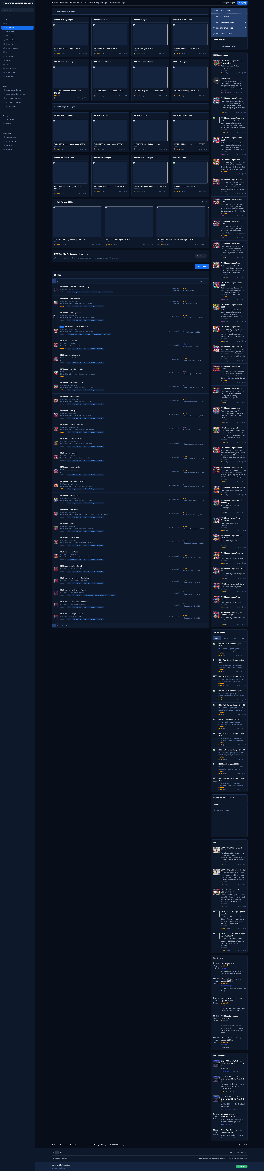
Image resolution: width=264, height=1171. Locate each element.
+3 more (106, 334)
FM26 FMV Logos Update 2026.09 (186, 91)
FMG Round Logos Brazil (69, 341)
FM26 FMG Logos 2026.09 (143, 48)
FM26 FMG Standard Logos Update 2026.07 (231, 734)
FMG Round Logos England (70, 298)
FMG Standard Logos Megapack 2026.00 (230, 645)
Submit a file (201, 266)
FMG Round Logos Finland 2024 (71, 369)
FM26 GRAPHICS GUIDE (224, 11)
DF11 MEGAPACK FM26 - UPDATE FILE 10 (230, 890)
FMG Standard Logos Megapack (230, 691)
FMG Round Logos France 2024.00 (72, 481)
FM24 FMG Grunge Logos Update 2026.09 (70, 144)
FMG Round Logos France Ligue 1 (231, 598)
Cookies (64, 1158)
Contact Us (56, 1158)
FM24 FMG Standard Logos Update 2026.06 (231, 1039)
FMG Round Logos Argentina (70, 313)
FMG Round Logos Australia (70, 467)
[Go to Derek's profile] (55, 53)
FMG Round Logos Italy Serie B (71, 566)
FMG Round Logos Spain (69, 410)
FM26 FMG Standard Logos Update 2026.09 (67, 92)
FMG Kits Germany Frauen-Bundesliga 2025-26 (123, 239)
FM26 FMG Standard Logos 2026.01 (231, 676)
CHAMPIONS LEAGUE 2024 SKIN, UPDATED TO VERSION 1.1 (232, 1063)
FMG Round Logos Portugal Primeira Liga (75, 286)
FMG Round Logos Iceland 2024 (76, 327)
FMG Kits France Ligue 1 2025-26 (66, 239)
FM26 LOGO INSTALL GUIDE (225, 22)
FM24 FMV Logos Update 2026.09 (186, 186)
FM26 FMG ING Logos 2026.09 (105, 48)
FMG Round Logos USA (68, 524)
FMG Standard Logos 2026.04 (229, 764)
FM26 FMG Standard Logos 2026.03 (231, 750)
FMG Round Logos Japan (69, 509)
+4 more (99, 306)
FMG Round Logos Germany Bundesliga (74, 578)
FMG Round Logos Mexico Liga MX (233, 569)
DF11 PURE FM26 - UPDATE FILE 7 (231, 849)
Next (62, 281)
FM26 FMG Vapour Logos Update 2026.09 (150, 91)
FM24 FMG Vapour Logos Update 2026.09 (150, 186)
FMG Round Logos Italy (68, 453)
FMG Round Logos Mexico (69, 552)
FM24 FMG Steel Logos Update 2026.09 (109, 186)
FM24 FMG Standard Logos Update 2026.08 (231, 1131)
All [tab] (243, 638)
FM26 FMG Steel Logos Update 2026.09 (109, 91)
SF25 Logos (225, 78)
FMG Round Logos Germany (70, 495)
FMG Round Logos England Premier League (231, 613)
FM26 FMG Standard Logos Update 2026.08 (231, 779)
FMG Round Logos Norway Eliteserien (74, 590)
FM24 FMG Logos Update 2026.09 (147, 144)
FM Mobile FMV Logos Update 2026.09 (233, 912)
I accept (243, 1166)
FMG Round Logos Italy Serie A (233, 584)
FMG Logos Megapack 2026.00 (229, 719)
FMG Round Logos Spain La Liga (71, 614)
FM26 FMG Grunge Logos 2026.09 (67, 48)
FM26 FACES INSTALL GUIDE (225, 34)
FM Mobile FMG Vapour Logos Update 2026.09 (233, 934)
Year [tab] (235, 638)
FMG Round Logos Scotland (70, 355)
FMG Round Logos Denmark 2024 (72, 425)
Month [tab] (226, 638)
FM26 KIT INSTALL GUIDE (224, 28)
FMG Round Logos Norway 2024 (71, 382)
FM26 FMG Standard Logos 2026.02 (231, 705)
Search (8, 10)
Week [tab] (217, 638)
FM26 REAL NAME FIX (223, 16)
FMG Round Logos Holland (69, 396)
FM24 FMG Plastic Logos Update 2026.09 (189, 144)
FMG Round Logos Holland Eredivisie (73, 602)
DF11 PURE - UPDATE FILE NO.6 (233, 870)
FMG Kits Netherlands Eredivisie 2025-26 (229, 1115)
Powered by (238, 1158)
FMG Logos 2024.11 (228, 963)
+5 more (108, 292)
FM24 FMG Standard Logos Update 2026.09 (67, 187)
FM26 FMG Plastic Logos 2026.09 (186, 48)
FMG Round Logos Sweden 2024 (71, 439)
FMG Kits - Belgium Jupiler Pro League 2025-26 (175, 239)
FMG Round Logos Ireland (69, 538)
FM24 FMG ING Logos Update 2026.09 (108, 144)
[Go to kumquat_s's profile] (158, 245)
